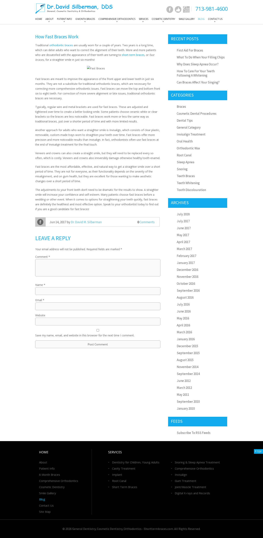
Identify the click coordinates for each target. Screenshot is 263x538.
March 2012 (184, 388)
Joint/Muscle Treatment (190, 487)
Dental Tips (185, 120)
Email (39, 300)
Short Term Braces (124, 487)
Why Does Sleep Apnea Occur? (198, 64)
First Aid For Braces (190, 50)
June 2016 (184, 311)
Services (143, 19)
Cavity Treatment (123, 468)
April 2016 (183, 325)
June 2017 (184, 228)
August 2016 (185, 297)
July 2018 (183, 214)
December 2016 (187, 270)
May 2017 (183, 235)
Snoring (182, 169)
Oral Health (185, 141)
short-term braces (133, 55)
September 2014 (188, 374)
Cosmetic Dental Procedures (196, 113)
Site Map (45, 512)
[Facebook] (169, 9)
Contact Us (215, 19)
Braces (181, 106)
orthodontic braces (61, 45)
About (49, 19)
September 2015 (188, 353)
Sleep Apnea (185, 162)
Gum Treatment (185, 481)
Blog (201, 19)
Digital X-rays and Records (192, 493)
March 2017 (184, 249)
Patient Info (64, 19)
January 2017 (186, 263)
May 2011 (183, 394)
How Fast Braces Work (56, 37)
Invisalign (181, 475)
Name (40, 285)
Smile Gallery (187, 19)
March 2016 (184, 332)
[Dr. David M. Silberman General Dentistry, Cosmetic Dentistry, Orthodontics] (74, 8)
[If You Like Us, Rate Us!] (178, 9)
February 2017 (186, 256)
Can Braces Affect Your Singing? (198, 82)
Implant (117, 475)
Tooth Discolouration (191, 190)
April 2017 (183, 242)
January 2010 (186, 408)
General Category (189, 127)
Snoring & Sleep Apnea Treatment (197, 462)
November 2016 (187, 276)
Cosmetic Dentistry (163, 19)
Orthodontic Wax (188, 148)
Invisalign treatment (191, 134)
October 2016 (186, 283)
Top (259, 451)
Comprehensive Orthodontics (116, 19)
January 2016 (186, 339)
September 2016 (188, 290)
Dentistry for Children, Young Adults (135, 462)
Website (40, 315)
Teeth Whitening (188, 183)
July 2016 (183, 304)
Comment (42, 256)
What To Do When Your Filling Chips (201, 57)
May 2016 (183, 318)
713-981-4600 (211, 8)
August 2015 (185, 360)
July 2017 (183, 221)
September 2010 (188, 401)
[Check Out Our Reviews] (186, 9)
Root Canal (184, 155)
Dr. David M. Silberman (86, 222)
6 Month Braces (85, 19)
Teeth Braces (186, 176)
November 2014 (187, 367)
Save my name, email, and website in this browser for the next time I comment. (84, 335)
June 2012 (184, 381)
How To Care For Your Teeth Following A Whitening (196, 73)
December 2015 (187, 346)
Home (38, 19)
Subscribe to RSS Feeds (193, 433)
